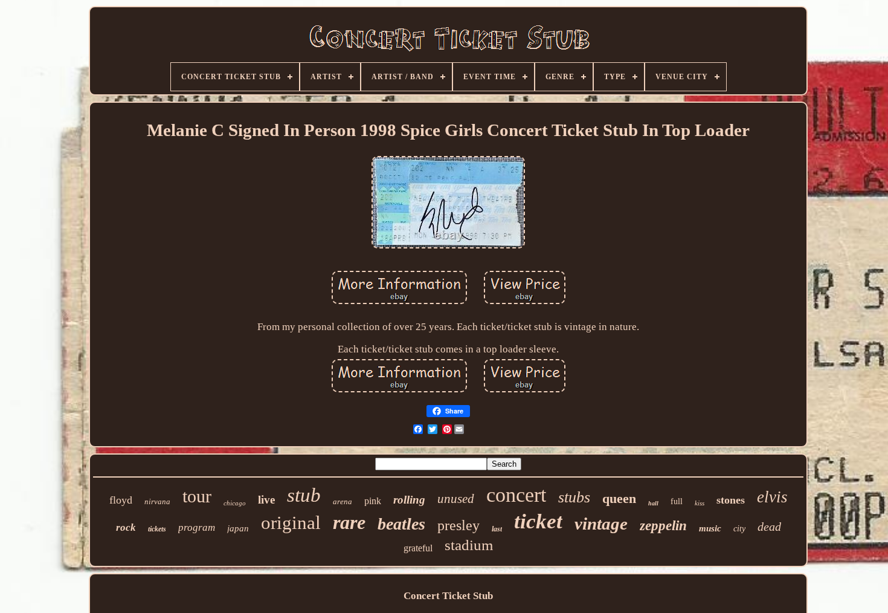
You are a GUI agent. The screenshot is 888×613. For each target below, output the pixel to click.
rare (349, 522)
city (739, 528)
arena (342, 501)
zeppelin (663, 525)
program (196, 527)
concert (516, 495)
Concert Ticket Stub (448, 596)
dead (769, 526)
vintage (601, 523)
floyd (120, 500)
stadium (469, 545)
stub (304, 495)
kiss (699, 503)
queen (619, 498)
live (266, 499)
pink (372, 501)
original (291, 522)
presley (458, 525)
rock (126, 527)
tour (196, 496)
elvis (772, 497)
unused (455, 498)
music (710, 528)
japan (238, 528)
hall (653, 503)
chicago (235, 503)
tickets (157, 529)
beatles (401, 523)
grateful (418, 548)
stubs (574, 497)
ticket (538, 521)
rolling (409, 499)
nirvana (157, 501)
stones (730, 500)
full (677, 501)
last (497, 529)
